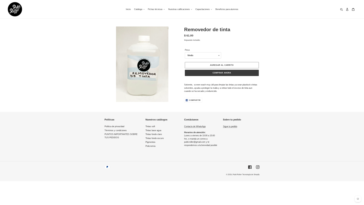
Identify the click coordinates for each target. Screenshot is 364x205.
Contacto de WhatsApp (195, 126)
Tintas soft (150, 126)
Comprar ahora (222, 73)
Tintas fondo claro (153, 134)
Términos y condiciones (116, 130)
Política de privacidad (114, 126)
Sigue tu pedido (230, 126)
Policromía (150, 146)
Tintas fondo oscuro (154, 138)
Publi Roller (237, 175)
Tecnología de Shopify (250, 175)
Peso (187, 50)
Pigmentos (150, 142)
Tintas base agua (153, 130)
